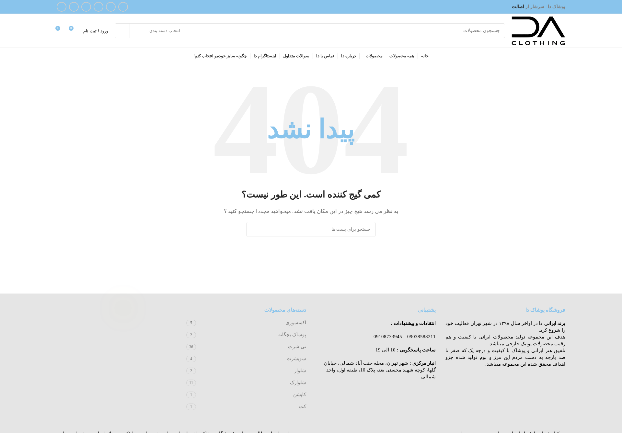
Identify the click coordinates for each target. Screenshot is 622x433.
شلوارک (298, 382)
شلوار (300, 370)
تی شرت (297, 346)
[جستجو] (122, 30)
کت (302, 406)
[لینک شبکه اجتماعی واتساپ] (74, 7)
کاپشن (299, 394)
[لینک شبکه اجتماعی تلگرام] (61, 7)
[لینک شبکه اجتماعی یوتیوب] (98, 7)
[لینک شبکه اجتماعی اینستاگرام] (111, 7)
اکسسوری (295, 322)
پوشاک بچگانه (292, 334)
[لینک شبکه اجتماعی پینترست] (86, 7)
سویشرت (296, 358)
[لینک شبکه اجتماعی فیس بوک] (123, 7)
